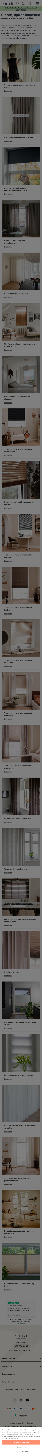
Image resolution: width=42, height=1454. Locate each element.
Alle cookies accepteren (21, 1442)
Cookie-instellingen (21, 1451)
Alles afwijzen (21, 1447)
